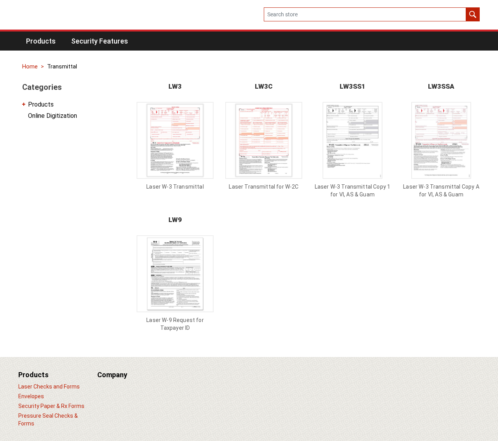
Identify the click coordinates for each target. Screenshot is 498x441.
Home (30, 66)
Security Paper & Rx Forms (51, 406)
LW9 (175, 220)
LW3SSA (441, 86)
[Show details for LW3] (175, 140)
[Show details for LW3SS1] (352, 140)
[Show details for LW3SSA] (441, 140)
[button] (40, 41)
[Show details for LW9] (175, 273)
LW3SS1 (352, 86)
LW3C (264, 86)
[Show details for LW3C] (263, 140)
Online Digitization (52, 115)
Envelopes (31, 396)
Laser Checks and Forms (49, 386)
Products (41, 104)
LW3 (175, 86)
